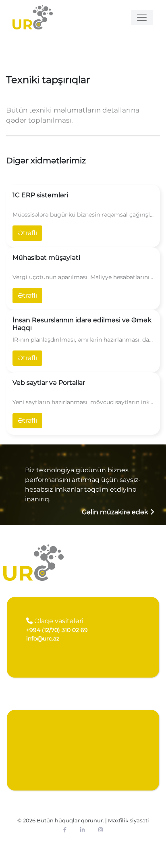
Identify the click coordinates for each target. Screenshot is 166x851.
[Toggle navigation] (142, 17)
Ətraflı (27, 233)
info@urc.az (42, 638)
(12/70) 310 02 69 (57, 630)
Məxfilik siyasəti (128, 820)
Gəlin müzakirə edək (116, 512)
